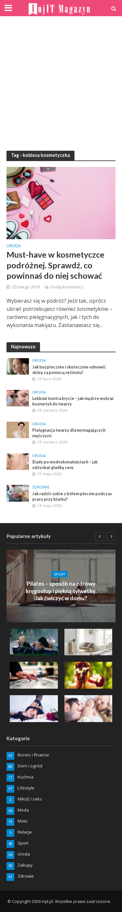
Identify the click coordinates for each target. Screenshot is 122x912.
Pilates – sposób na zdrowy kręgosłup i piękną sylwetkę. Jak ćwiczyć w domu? (61, 591)
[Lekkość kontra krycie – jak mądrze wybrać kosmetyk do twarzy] (18, 398)
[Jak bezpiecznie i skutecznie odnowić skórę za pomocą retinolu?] (18, 366)
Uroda (14, 246)
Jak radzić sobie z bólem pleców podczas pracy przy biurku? (72, 496)
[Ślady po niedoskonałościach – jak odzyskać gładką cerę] (18, 461)
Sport (59, 574)
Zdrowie (40, 487)
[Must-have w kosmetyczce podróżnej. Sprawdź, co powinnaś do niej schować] (61, 202)
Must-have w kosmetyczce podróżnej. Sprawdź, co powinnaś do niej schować (55, 265)
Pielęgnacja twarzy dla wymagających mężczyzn (68, 433)
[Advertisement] (61, 83)
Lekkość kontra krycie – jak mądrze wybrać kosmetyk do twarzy (73, 401)
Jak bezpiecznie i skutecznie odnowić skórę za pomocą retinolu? (69, 370)
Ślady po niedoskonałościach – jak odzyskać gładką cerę (65, 465)
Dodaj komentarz (66, 287)
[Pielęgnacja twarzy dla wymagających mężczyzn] (18, 429)
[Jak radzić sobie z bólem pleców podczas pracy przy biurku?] (18, 493)
